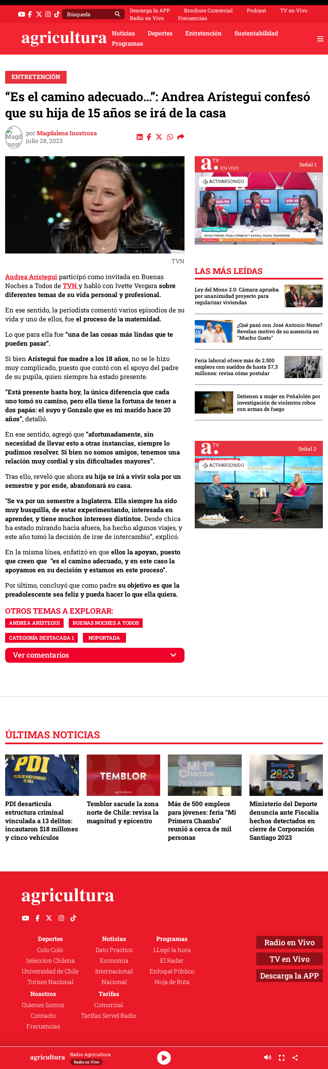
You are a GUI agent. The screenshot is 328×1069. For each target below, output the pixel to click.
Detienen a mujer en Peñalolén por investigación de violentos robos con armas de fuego (278, 402)
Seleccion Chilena (50, 960)
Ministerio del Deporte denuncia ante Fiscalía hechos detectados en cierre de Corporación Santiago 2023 (284, 820)
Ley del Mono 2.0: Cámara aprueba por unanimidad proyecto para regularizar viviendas (237, 296)
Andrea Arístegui (31, 276)
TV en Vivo (294, 10)
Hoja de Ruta (172, 982)
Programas (127, 43)
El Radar (172, 960)
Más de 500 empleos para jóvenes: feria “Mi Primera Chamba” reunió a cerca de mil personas (202, 820)
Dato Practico (114, 950)
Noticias (123, 33)
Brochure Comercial (208, 10)
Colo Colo (50, 950)
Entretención (203, 33)
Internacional (114, 971)
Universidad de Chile (50, 971)
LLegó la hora (172, 950)
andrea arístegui (34, 622)
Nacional (114, 982)
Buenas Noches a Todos (106, 622)
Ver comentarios (41, 654)
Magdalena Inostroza (67, 133)
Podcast (256, 10)
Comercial (108, 1005)
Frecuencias (192, 17)
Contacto (43, 1015)
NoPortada (104, 637)
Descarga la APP (150, 10)
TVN (71, 285)
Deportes (160, 33)
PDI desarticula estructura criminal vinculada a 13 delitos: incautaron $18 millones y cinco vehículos (41, 820)
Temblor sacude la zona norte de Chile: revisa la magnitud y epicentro (122, 811)
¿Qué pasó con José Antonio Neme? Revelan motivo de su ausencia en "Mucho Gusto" (279, 331)
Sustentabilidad (256, 33)
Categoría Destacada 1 (41, 637)
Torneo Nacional (50, 982)
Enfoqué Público (171, 971)
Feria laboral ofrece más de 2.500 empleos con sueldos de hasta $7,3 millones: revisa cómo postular (236, 366)
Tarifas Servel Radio (108, 1015)
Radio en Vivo (147, 17)
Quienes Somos (43, 1005)
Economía (114, 960)
